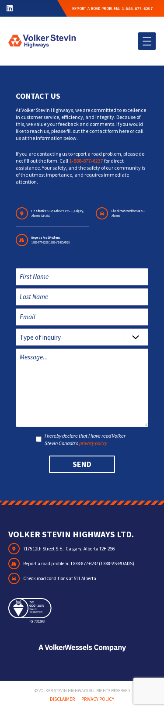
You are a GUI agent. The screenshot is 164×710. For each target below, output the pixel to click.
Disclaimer (62, 699)
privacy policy (93, 443)
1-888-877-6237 (137, 8)
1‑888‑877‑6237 (86, 160)
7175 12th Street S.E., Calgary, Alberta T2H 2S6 (69, 549)
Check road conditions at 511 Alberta (59, 578)
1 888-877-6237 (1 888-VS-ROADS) (50, 242)
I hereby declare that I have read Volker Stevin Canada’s (85, 439)
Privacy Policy (97, 699)
